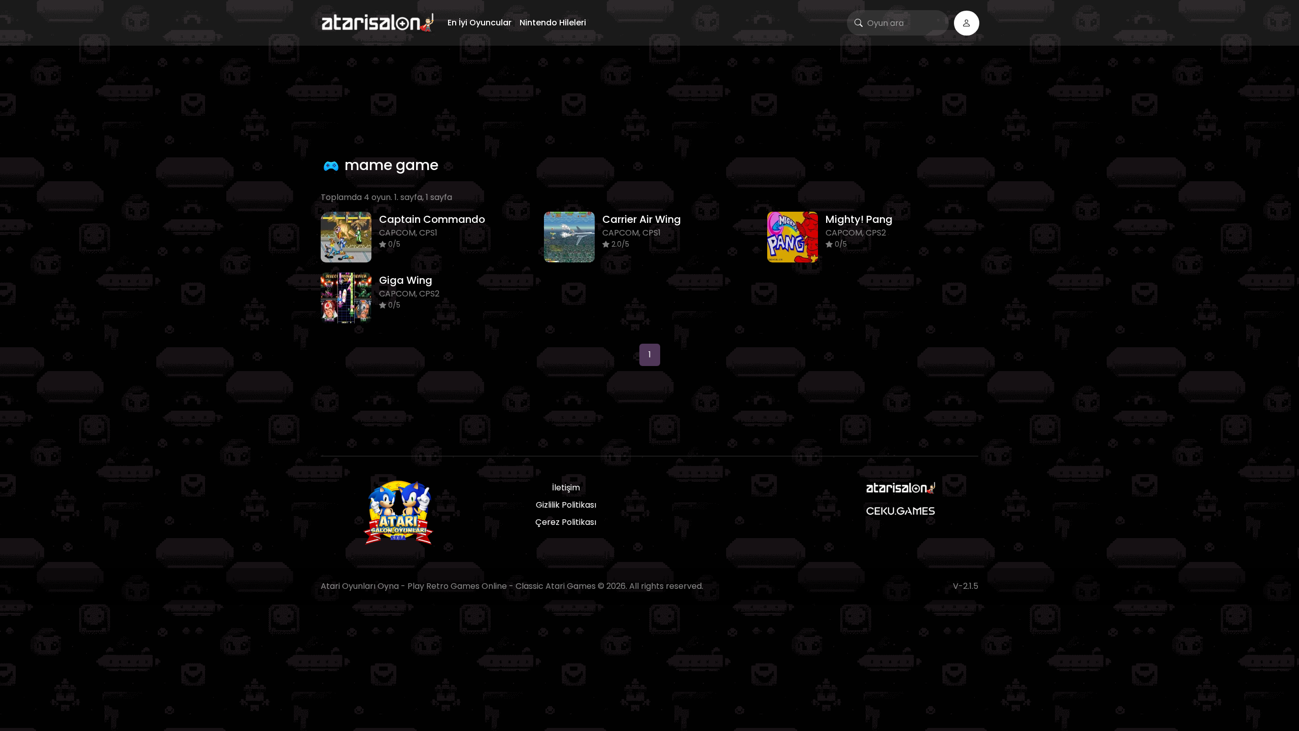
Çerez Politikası (565, 522)
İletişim (566, 487)
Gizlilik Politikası (566, 505)
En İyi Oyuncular (479, 22)
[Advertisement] (649, 99)
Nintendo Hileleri (553, 22)
